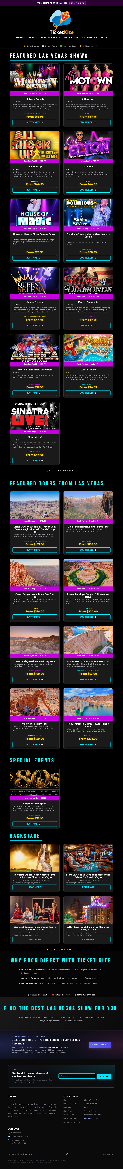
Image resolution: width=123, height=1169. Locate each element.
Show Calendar (69, 1111)
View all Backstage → (61, 950)
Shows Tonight (68, 1115)
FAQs (104, 37)
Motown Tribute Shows (71, 1122)
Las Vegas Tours (69, 1104)
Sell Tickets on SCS (91, 1118)
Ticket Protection (90, 1104)
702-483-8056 (16, 1133)
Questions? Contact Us (61, 471)
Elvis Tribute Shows (70, 1118)
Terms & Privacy (90, 1111)
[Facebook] (67, 1154)
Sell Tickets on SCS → (100, 1045)
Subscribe (104, 1076)
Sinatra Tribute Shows (92, 1100)
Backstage (71, 37)
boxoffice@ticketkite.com (20, 1136)
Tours (33, 37)
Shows (20, 37)
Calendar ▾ (89, 37)
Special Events (51, 37)
